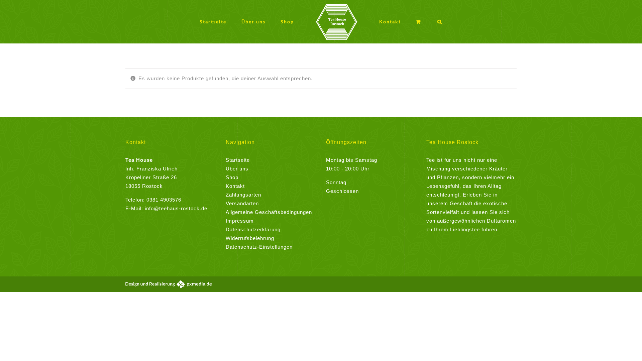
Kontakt (235, 186)
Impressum (240, 221)
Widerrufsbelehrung (250, 238)
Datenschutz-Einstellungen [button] (259, 247)
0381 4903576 (163, 200)
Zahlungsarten (243, 195)
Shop (232, 177)
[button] (415, 22)
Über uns (237, 168)
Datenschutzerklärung (253, 229)
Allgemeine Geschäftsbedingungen (269, 212)
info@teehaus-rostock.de (176, 208)
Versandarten (242, 203)
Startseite (238, 160)
